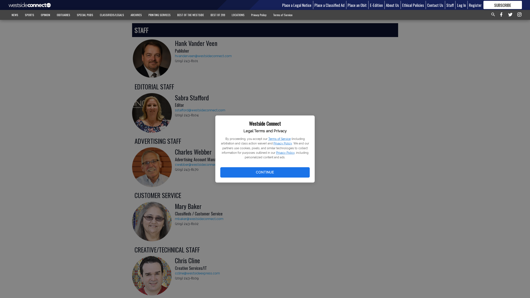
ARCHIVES (136, 15)
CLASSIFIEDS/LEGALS (112, 15)
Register (475, 5)
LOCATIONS (238, 15)
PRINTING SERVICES (159, 15)
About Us (392, 5)
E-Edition (376, 5)
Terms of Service (279, 139)
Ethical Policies (413, 5)
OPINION (45, 15)
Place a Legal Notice (296, 5)
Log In (461, 5)
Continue (265, 172)
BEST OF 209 (218, 15)
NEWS (15, 15)
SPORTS (29, 15)
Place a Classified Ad (329, 5)
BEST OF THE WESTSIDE (190, 15)
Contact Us (435, 5)
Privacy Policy (282, 143)
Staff (450, 5)
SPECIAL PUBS (85, 15)
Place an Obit (357, 5)
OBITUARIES (63, 15)
